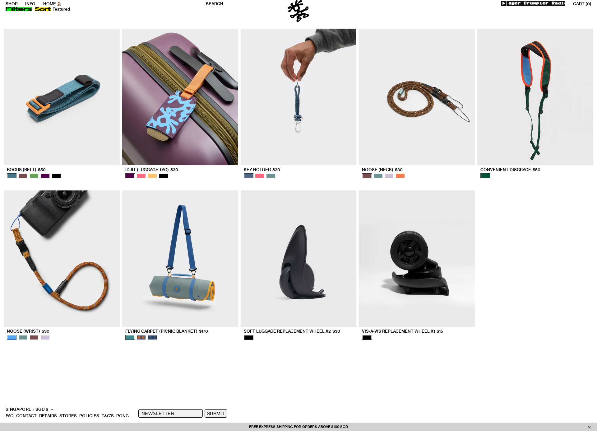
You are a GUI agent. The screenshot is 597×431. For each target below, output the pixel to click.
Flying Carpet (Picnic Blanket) (166, 331)
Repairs (48, 416)
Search (214, 4)
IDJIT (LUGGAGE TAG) (151, 169)
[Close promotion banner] (589, 427)
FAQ (10, 416)
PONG (122, 416)
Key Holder (262, 169)
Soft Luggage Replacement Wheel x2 (292, 331)
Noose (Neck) (382, 169)
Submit (216, 413)
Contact (26, 416)
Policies (89, 416)
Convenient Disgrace (510, 169)
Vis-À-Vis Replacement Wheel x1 (402, 331)
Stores (68, 416)
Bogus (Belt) (26, 169)
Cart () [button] (582, 4)
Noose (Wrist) (28, 331)
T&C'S (108, 416)
